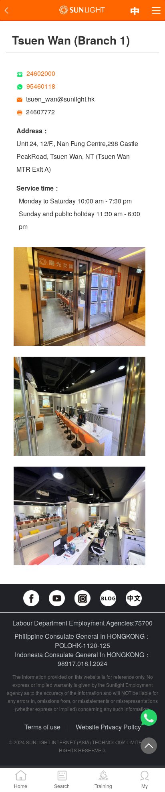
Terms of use (42, 726)
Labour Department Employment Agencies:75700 (82, 623)
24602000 (40, 73)
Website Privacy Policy (108, 726)
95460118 (40, 86)
